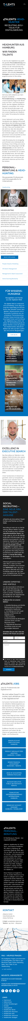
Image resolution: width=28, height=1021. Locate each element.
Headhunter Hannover (11, 1015)
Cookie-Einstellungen (10, 1004)
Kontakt (6, 1006)
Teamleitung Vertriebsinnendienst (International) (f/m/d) (13, 984)
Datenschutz (8, 1002)
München (16, 862)
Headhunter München (11, 1011)
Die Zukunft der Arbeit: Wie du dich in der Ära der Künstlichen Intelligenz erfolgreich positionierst (13, 354)
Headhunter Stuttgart (10, 1017)
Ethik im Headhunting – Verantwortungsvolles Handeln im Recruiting (16, 380)
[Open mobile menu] (25, 4)
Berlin (10, 862)
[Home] (9, 6)
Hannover (10, 867)
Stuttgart (19, 864)
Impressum (7, 1000)
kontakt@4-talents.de (10, 571)
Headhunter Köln (9, 1013)
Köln (21, 862)
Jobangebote (8, 1008)
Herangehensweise (13, 459)
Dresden (19, 865)
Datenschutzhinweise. (18, 666)
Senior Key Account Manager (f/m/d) (11, 979)
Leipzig (13, 865)
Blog (20, 305)
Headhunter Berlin (9, 1009)
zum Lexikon (8, 969)
